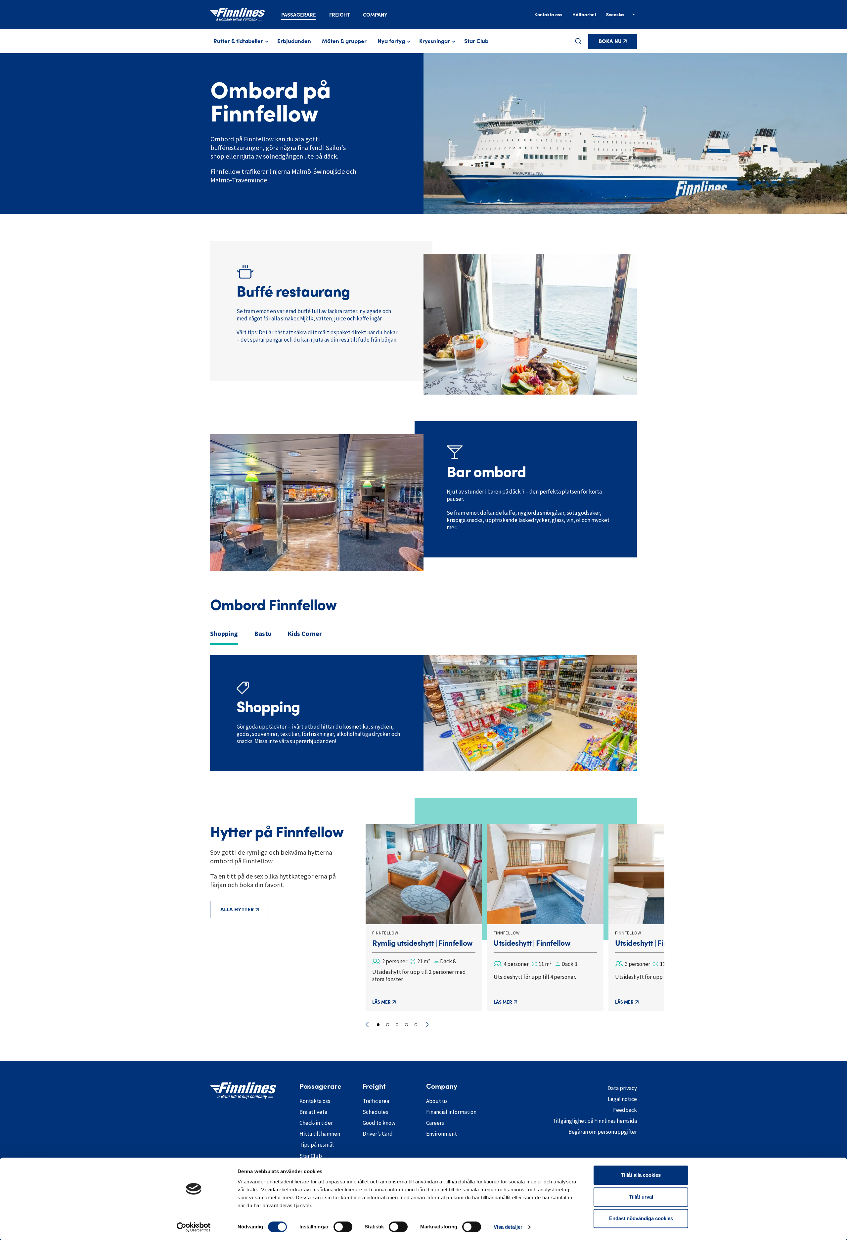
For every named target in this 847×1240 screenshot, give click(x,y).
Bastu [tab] (263, 633)
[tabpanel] (423, 713)
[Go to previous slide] (367, 1024)
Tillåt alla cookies (641, 1175)
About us (437, 1101)
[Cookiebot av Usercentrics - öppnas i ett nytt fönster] (194, 1227)
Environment (441, 1133)
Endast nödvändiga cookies (641, 1218)
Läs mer (381, 1002)
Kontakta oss (548, 15)
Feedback (625, 1110)
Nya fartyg (391, 41)
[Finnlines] (237, 14)
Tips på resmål (316, 1144)
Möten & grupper (344, 41)
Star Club (476, 41)
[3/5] (397, 1024)
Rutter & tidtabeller (238, 41)
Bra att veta (313, 1112)
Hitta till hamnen (319, 1133)
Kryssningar (434, 41)
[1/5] (378, 1024)
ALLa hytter (237, 909)
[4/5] (406, 1024)
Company (375, 15)
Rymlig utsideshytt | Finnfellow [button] (422, 943)
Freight (339, 15)
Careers (435, 1122)
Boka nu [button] (610, 41)
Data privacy (622, 1088)
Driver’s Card (378, 1133)
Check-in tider (316, 1122)
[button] (578, 41)
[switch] (343, 1226)
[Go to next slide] (426, 1024)
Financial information (451, 1112)
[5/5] (416, 1024)
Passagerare (298, 15)
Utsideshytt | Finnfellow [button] (532, 943)
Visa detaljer (508, 1227)
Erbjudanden (294, 41)
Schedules (375, 1112)
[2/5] (387, 1024)
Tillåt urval (641, 1197)
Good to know (379, 1122)
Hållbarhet (584, 15)
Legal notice (622, 1099)
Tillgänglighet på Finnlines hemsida (595, 1120)
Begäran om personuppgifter (602, 1131)
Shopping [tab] (224, 633)
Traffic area (376, 1101)
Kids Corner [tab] (305, 633)
